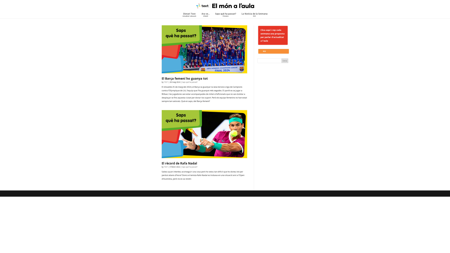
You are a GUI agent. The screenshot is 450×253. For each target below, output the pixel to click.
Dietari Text (189, 14)
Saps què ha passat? (225, 14)
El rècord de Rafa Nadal (179, 163)
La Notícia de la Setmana (255, 14)
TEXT (166, 82)
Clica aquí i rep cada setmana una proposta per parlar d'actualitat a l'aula (273, 35)
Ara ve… (206, 14)
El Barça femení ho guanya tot (185, 78)
